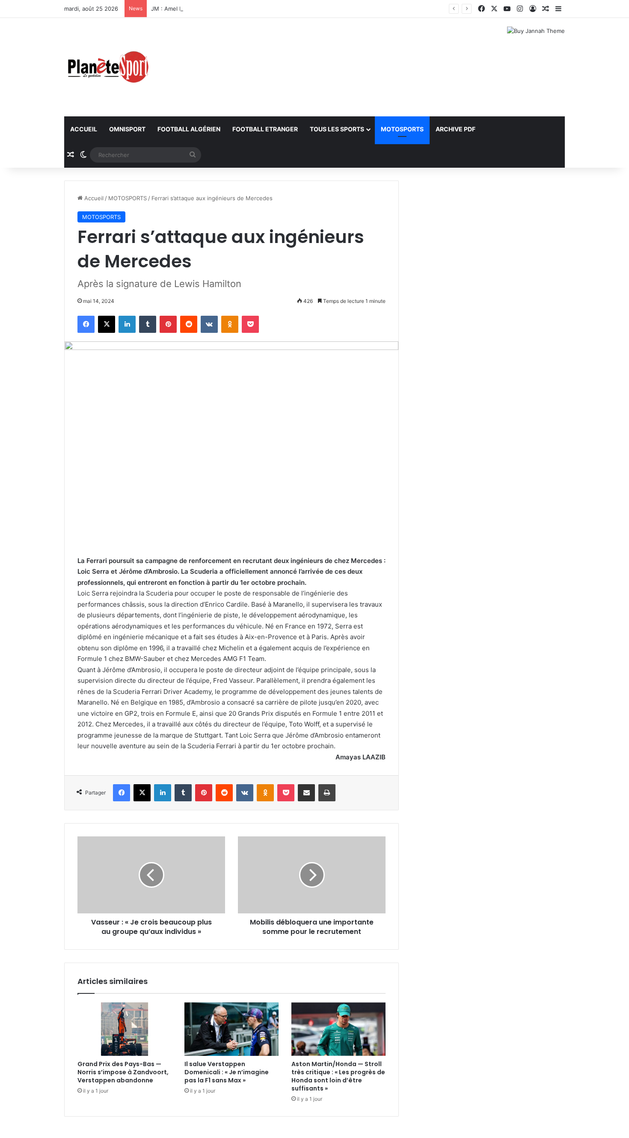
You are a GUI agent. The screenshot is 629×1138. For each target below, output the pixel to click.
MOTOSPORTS (402, 129)
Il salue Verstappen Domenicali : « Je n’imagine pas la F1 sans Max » (226, 1072)
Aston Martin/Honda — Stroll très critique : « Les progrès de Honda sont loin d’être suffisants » (338, 1076)
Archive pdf (455, 129)
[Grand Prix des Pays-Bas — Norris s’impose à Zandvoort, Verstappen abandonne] (124, 1028)
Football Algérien (188, 129)
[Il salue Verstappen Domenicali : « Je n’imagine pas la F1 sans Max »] (231, 1028)
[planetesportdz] (107, 67)
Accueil (83, 129)
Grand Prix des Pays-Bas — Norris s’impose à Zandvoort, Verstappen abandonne (123, 1072)
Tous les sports (337, 129)
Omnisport (127, 129)
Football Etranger (265, 129)
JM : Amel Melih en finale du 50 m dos (202, 8)
